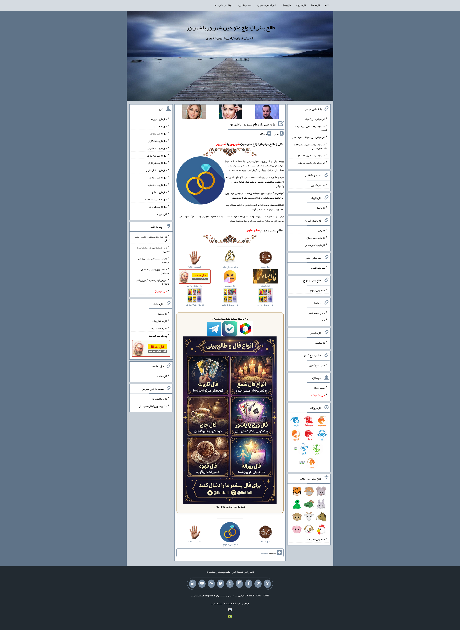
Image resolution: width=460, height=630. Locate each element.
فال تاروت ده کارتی (157, 184)
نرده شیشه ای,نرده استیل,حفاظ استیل (153, 249)
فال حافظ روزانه (159, 321)
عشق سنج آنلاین (317, 365)
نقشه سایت (216, 603)
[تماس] (230, 584)
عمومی (264, 552)
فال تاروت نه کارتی (158, 177)
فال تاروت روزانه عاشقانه (154, 199)
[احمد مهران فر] (267, 112)
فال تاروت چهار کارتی (157, 155)
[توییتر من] (220, 584)
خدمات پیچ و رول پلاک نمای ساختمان (155, 271)
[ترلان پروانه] (230, 112)
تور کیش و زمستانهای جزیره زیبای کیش (152, 238)
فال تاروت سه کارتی (157, 148)
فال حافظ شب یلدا (158, 328)
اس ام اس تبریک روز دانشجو (311, 155)
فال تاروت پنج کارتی (157, 162)
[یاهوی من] (267, 584)
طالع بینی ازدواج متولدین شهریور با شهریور (231, 27)
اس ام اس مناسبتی (266, 5)
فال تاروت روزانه (159, 119)
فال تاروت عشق (159, 192)
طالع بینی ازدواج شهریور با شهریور (252, 124)
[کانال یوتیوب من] (202, 584)
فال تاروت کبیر (159, 126)
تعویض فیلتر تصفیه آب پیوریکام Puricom (153, 282)
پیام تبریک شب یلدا (157, 335)
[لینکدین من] (192, 584)
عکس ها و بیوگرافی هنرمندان (153, 405)
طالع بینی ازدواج (264, 230)
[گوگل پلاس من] (211, 584)
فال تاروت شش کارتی (156, 170)
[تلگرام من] (258, 584)
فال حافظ (315, 5)
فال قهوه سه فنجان (316, 237)
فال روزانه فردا (159, 398)
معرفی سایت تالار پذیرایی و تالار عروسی (153, 260)
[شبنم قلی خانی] (194, 112)
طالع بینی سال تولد (316, 539)
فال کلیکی (320, 342)
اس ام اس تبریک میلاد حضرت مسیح (308, 137)
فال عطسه (162, 376)
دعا (323, 320)
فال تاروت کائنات (158, 133)
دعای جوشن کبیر (317, 312)
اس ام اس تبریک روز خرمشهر (311, 162)
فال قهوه (320, 230)
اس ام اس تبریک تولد (315, 119)
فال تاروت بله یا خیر (157, 206)
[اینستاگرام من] (239, 584)
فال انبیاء (320, 207)
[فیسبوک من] (248, 584)
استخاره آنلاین (245, 5)
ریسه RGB (319, 387)
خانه (327, 5)
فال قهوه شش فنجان (315, 245)
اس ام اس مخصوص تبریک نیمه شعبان (311, 128)
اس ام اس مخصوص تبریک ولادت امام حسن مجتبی (310, 146)
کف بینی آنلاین (318, 267)
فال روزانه (286, 5)
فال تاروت (301, 5)
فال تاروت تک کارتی (157, 140)
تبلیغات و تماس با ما (224, 5)
